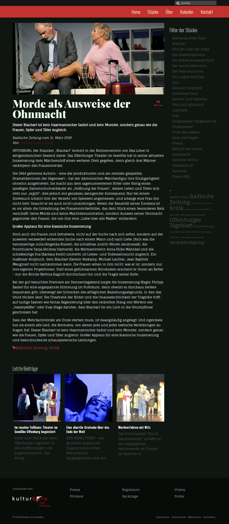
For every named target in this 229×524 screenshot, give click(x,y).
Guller (209, 203)
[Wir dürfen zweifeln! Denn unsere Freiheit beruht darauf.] (162, 398)
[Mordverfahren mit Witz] (111, 398)
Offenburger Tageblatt (185, 222)
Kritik (54, 348)
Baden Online (179, 197)
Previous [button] (16, 421)
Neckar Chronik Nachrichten (198, 209)
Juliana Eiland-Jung (36, 143)
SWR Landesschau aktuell (192, 237)
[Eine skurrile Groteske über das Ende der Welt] (59, 398)
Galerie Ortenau (198, 203)
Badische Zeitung (31, 348)
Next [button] (161, 421)
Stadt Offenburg (177, 232)
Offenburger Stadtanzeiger (192, 215)
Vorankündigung (187, 242)
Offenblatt (174, 215)
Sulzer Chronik (192, 232)
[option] (59, 421)
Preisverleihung (204, 226)
